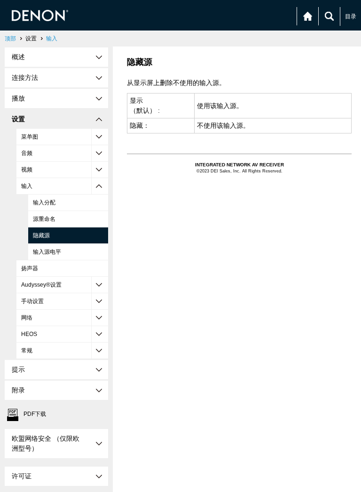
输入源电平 (47, 252)
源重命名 (44, 219)
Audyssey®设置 (41, 284)
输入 (51, 38)
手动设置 (32, 301)
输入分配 (44, 202)
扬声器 (29, 268)
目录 (350, 16)
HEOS (29, 334)
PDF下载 (35, 414)
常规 (26, 350)
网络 (26, 317)
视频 (26, 169)
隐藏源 (41, 235)
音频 (26, 153)
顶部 (10, 38)
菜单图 (29, 136)
